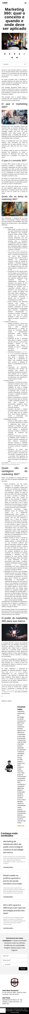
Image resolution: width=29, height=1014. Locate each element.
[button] (25, 3)
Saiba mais (20, 825)
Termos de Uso (15, 1012)
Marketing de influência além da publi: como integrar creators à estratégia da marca (13, 847)
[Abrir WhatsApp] (25, 1010)
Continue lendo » (8, 867)
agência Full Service (15, 672)
